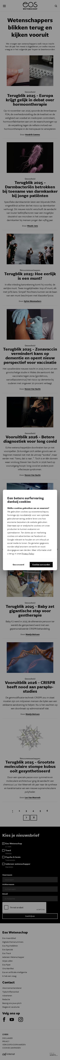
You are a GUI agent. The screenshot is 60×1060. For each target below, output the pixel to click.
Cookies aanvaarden (41, 564)
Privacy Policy (28, 553)
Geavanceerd (18, 564)
